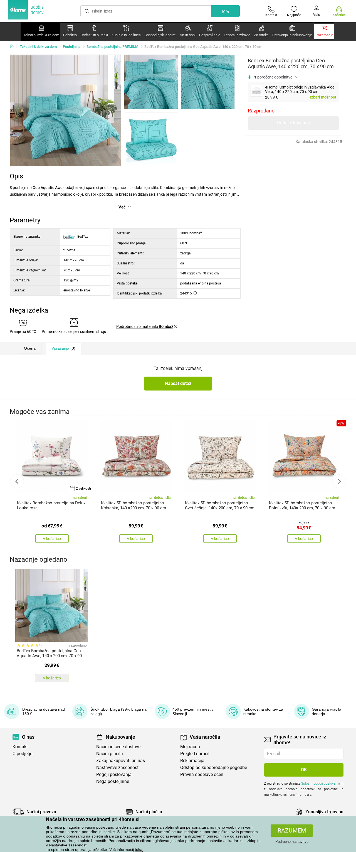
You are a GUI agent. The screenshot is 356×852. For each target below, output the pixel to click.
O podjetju (23, 754)
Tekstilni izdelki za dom (38, 47)
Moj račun (190, 747)
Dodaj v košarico (293, 122)
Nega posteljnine (112, 781)
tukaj (139, 849)
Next (339, 481)
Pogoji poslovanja (114, 774)
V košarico (52, 538)
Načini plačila (109, 754)
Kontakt (20, 747)
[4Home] (14, 46)
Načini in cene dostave (118, 747)
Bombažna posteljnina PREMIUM (112, 47)
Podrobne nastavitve (291, 841)
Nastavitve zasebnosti (68, 845)
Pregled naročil (194, 754)
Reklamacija (192, 760)
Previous (17, 481)
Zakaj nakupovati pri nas (120, 760)
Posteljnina (71, 47)
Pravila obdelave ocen (201, 774)
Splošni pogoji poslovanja (320, 783)
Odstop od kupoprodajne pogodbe (213, 767)
